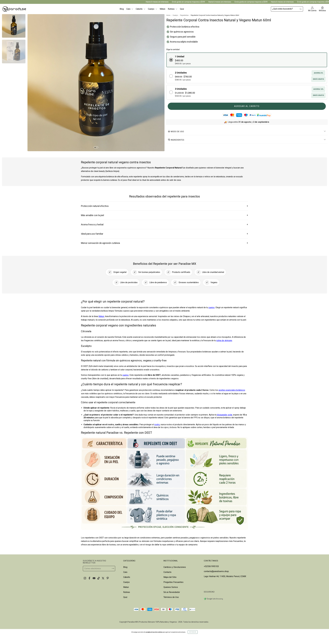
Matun (162, 9)
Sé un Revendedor (171, 592)
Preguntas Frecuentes (173, 582)
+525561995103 (211, 566)
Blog (122, 9)
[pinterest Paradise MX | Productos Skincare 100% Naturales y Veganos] (108, 578)
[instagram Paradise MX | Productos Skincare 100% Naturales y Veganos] (85, 578)
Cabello (139, 9)
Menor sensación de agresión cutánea (164, 243)
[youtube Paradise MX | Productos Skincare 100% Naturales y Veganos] (94, 578)
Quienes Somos (170, 587)
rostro (157, 424)
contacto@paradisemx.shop (216, 571)
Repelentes (184, 15)
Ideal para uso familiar (164, 233)
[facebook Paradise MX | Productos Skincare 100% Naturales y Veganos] (89, 578)
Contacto (167, 572)
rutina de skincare (224, 340)
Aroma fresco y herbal (164, 224)
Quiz (182, 9)
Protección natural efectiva (164, 206)
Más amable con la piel (164, 215)
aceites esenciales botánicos (232, 390)
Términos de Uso (171, 597)
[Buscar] (300, 9)
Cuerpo (151, 9)
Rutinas (171, 9)
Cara (128, 9)
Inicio (168, 15)
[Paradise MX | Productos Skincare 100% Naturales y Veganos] (14, 9)
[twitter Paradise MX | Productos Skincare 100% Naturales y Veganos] (103, 578)
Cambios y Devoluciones (174, 567)
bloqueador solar (224, 415)
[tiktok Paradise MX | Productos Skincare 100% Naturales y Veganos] (99, 578)
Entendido (192, 632)
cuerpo (211, 307)
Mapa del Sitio (169, 577)
